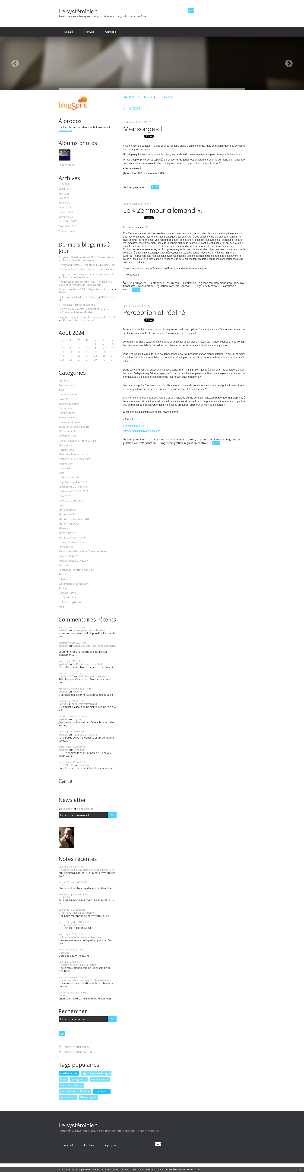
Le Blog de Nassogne (76, 277)
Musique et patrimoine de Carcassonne (86, 283)
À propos (110, 32)
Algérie (77, 691)
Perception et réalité (154, 312)
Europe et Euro (68, 435)
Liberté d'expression (71, 500)
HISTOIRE (64, 897)
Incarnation (108, 269)
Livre (61, 505)
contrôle (203, 443)
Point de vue (66, 546)
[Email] (191, 10)
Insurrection (66, 463)
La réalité (79, 749)
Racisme (63, 565)
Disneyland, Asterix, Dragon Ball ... (79, 265)
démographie (88, 1097)
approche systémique (96, 1073)
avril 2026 (64, 202)
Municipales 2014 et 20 (72, 537)
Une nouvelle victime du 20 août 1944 (81, 282)
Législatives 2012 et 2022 (73, 486)
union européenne (71, 1085)
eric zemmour (67, 1097)
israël (63, 1079)
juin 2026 (64, 193)
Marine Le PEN (67, 514)
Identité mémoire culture (73, 454)
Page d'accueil (145, 97)
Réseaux (64, 574)
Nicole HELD (66, 676)
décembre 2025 (68, 221)
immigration (79, 1079)
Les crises (64, 496)
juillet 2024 (128, 97)
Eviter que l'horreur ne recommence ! (87, 647)
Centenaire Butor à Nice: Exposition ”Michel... (85, 289)
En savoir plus (193, 1169)
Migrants (64, 528)
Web (61, 606)
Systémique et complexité (74, 583)
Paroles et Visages (84, 304)
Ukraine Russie (67, 592)
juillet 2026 (65, 189)
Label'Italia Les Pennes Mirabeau (84, 311)
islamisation (102, 1091)
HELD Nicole (66, 765)
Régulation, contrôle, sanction (76, 569)
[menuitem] (68, 32)
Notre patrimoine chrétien (89, 630)
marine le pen (69, 1073)
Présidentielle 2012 (70, 556)
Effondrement (67, 431)
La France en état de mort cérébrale (80, 937)
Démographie (67, 412)
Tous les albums (67, 164)
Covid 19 (64, 399)
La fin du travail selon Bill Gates (77, 297)
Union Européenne (70, 602)
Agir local (64, 380)
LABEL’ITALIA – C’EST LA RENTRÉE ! (80, 309)
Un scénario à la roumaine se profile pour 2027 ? (87, 870)
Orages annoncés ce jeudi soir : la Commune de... (87, 274)
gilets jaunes (66, 445)
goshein (63, 630)
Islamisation (66, 468)
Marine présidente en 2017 (75, 519)
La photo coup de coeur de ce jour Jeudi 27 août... (88, 317)
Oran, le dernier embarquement (77, 912)
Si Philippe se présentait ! (88, 664)
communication (68, 394)
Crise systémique (69, 403)
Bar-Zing (109, 265)
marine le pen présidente (75, 1091)
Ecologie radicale (68, 417)
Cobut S (63, 704)
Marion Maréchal (69, 523)
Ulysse (77, 719)
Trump (63, 588)
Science (63, 579)
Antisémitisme (67, 385)
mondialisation (67, 533)
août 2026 (64, 184)
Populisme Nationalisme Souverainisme (82, 551)
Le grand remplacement (73, 482)
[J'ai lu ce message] (301, 1169)
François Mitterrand (85, 704)
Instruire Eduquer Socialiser (75, 459)
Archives (89, 32)
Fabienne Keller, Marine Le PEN (77, 440)
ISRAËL (63, 995)
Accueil (68, 32)
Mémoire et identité (85, 734)
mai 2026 (64, 198)
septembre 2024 (164, 97)
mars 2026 (65, 207)
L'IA (61, 885)
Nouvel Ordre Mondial (72, 542)
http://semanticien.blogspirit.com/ (141, 431)
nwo (125, 289)
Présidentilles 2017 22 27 (73, 560)
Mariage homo (67, 509)
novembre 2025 (68, 226)
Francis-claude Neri (134, 425)
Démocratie (65, 408)
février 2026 (66, 212)
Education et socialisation (74, 426)
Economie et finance (70, 422)
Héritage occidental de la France (77, 965)
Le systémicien (78, 11)
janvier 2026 (66, 216)
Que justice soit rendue (72, 925)
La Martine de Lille (69, 477)
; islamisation (228, 286)
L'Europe (64, 952)
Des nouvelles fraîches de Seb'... (77, 269)
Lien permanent (136, 187)
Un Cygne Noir (67, 597)
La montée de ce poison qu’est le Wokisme (84, 980)
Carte (65, 781)
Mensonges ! (142, 128)
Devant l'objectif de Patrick (79, 320)
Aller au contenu (11, 3)
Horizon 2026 (67, 449)
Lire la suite (65, 130)
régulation (190, 443)
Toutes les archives (68, 231)
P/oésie (63, 292)
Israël (62, 472)
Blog (61, 389)
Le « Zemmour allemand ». (162, 210)
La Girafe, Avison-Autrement (80, 260)
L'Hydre (63, 304)
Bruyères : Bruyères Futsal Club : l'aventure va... (86, 257)
